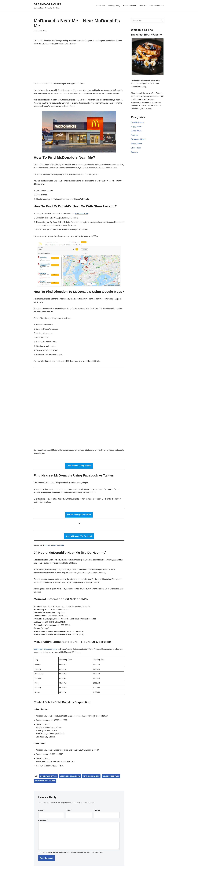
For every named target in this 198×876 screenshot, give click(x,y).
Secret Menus (136, 143)
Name (41, 810)
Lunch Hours (136, 131)
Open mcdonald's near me (45, 781)
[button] (104, 5)
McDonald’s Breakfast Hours (45, 649)
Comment (42, 821)
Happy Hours (136, 127)
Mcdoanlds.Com (81, 214)
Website (97, 810)
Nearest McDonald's (111, 776)
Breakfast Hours (129, 6)
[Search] (161, 20)
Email (69, 810)
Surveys (134, 152)
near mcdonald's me (91, 776)
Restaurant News (157, 6)
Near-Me (143, 6)
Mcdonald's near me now (70, 776)
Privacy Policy (114, 6)
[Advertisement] (79, 65)
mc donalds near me (48, 776)
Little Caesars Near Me (54, 545)
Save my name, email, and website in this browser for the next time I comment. (71, 852)
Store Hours (136, 148)
